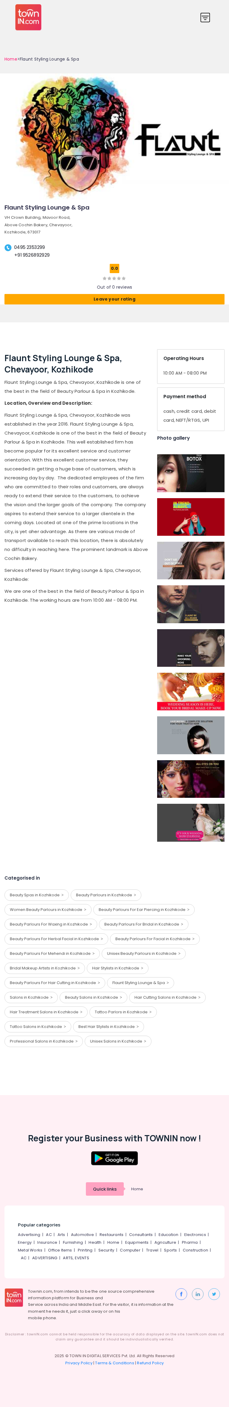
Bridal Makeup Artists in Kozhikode (44, 968)
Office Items (60, 1250)
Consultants (141, 1234)
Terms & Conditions (114, 1363)
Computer (130, 1250)
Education (169, 1234)
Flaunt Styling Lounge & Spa (139, 983)
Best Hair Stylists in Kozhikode (107, 1026)
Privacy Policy (78, 1363)
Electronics (195, 1234)
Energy (25, 1242)
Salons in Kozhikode (30, 997)
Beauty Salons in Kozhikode (92, 997)
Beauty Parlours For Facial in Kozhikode (153, 939)
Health (95, 1242)
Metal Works (30, 1250)
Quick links (105, 1189)
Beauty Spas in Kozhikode (35, 895)
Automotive (82, 1234)
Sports (170, 1250)
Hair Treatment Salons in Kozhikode (45, 1012)
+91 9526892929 (32, 255)
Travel (152, 1250)
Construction (195, 1250)
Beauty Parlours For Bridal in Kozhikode (142, 924)
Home (10, 59)
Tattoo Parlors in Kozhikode (122, 1012)
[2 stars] (124, 278)
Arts (61, 1234)
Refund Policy (150, 1363)
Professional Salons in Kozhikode (42, 1041)
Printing (85, 1250)
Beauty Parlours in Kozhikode (105, 895)
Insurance (47, 1242)
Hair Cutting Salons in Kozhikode (166, 997)
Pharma (190, 1242)
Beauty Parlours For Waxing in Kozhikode (50, 924)
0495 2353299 (29, 247)
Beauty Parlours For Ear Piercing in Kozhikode (143, 909)
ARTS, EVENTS (76, 1258)
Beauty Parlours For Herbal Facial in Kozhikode (55, 939)
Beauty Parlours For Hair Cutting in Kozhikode (54, 983)
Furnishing (73, 1242)
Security (106, 1250)
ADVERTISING (44, 1258)
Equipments (137, 1242)
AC (49, 1234)
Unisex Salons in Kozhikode (117, 1041)
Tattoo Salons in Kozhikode (37, 1026)
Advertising (29, 1234)
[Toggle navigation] (205, 17)
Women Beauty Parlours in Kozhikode (47, 909)
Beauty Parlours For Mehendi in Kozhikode (51, 953)
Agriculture (165, 1242)
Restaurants (111, 1234)
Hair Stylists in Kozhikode (116, 968)
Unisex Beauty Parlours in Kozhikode (142, 953)
